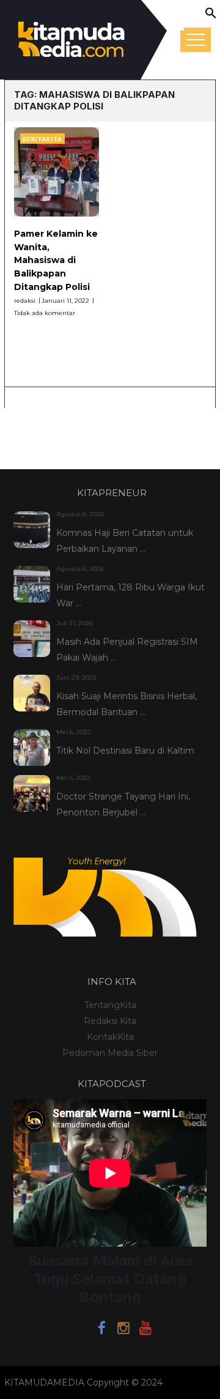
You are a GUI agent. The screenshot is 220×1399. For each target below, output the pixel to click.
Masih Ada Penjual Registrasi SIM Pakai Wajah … (127, 649)
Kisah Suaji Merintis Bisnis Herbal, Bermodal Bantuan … (126, 704)
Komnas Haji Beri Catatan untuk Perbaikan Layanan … (124, 540)
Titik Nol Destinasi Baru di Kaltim (125, 750)
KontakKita (110, 1036)
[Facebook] (101, 1330)
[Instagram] (123, 1330)
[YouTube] (145, 1330)
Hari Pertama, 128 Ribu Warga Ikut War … (130, 595)
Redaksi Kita (110, 1020)
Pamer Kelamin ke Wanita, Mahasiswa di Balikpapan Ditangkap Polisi (56, 260)
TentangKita (110, 1005)
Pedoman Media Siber (110, 1052)
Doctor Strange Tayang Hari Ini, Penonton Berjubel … (123, 804)
